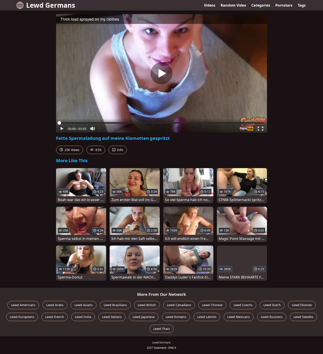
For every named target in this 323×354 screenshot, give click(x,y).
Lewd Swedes (303, 317)
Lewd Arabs (55, 305)
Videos (209, 5)
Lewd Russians (272, 317)
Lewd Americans (23, 305)
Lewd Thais (161, 329)
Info (119, 150)
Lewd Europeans (22, 317)
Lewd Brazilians (115, 305)
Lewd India (83, 317)
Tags (302, 5)
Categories (260, 5)
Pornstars (283, 5)
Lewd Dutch (272, 305)
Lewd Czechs (243, 305)
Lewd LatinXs (206, 317)
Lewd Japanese (144, 317)
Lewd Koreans (176, 317)
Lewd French (54, 317)
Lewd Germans (50, 5)
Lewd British (147, 305)
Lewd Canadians (179, 305)
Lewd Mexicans (238, 317)
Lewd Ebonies (302, 305)
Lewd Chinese (212, 305)
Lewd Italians (112, 317)
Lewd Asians (83, 305)
